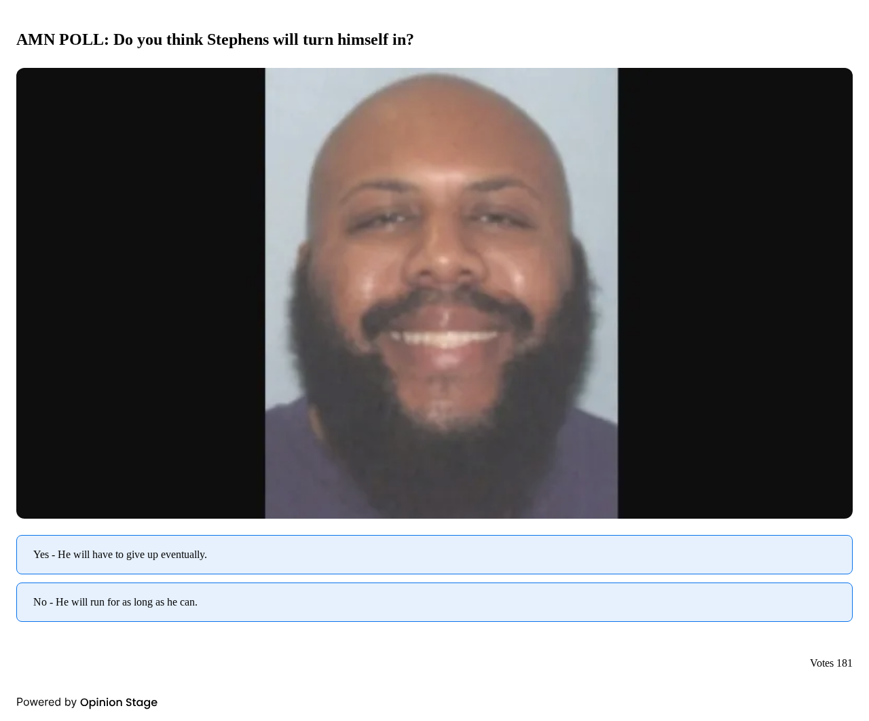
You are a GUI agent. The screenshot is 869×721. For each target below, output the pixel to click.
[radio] (434, 554)
